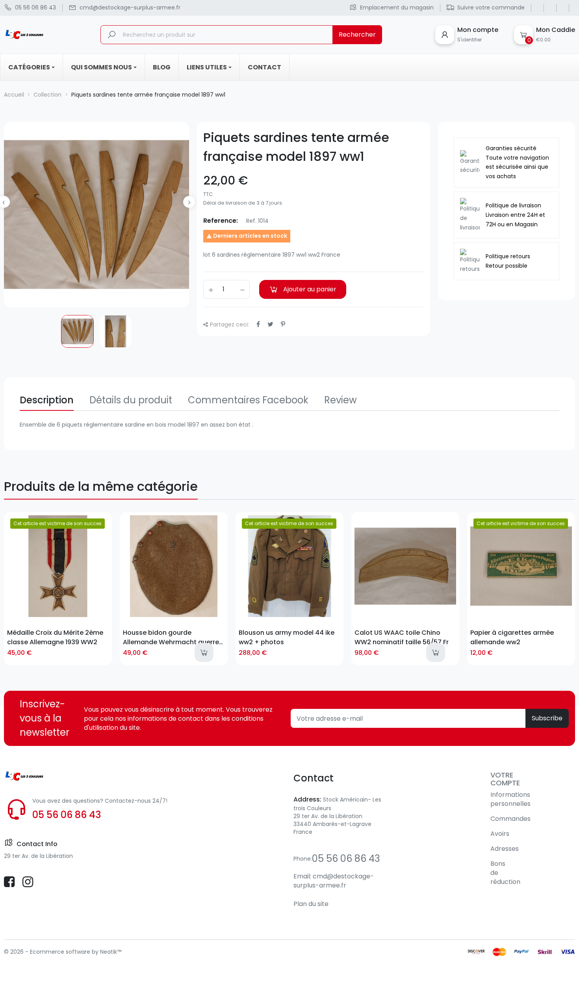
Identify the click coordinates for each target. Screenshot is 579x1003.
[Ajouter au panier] (204, 652)
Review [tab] (340, 399)
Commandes (510, 818)
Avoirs (499, 833)
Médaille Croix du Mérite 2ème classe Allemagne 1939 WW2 (55, 637)
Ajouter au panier (309, 289)
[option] (77, 331)
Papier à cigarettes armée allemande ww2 (512, 637)
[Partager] (258, 324)
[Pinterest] (283, 324)
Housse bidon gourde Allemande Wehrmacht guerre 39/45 (171, 637)
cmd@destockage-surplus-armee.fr (333, 881)
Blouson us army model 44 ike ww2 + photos (286, 637)
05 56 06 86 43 (66, 814)
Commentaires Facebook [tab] (248, 399)
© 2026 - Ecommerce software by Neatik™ (62, 952)
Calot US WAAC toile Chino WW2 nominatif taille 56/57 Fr (401, 637)
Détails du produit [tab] (130, 399)
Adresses (504, 848)
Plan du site (310, 903)
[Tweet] (270, 324)
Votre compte (505, 779)
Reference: (220, 220)
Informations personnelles (510, 799)
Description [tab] (47, 399)
